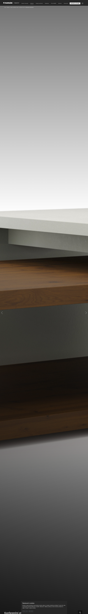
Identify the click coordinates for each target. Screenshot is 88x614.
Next (86, 313)
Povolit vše (25, 611)
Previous (1, 313)
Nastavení (31, 611)
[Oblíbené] (82, 3)
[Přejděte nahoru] (85, 611)
